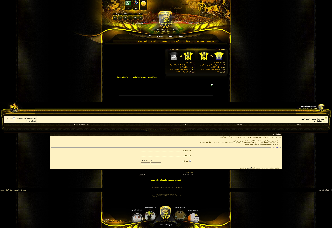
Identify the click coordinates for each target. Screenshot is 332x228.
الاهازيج (165, 41)
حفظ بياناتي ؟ (9, 118)
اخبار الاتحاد (211, 41)
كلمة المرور (32, 121)
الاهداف (176, 41)
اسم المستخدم (31, 118)
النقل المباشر (142, 41)
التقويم (184, 124)
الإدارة (153, 41)
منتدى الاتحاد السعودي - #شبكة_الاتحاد (313, 119)
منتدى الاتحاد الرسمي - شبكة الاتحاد (16, 190)
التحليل (188, 41)
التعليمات (239, 124)
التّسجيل (249, 168)
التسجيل (299, 124)
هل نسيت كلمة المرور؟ (147, 160)
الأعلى (2, 190)
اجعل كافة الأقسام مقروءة (81, 124)
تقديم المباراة (199, 41)
